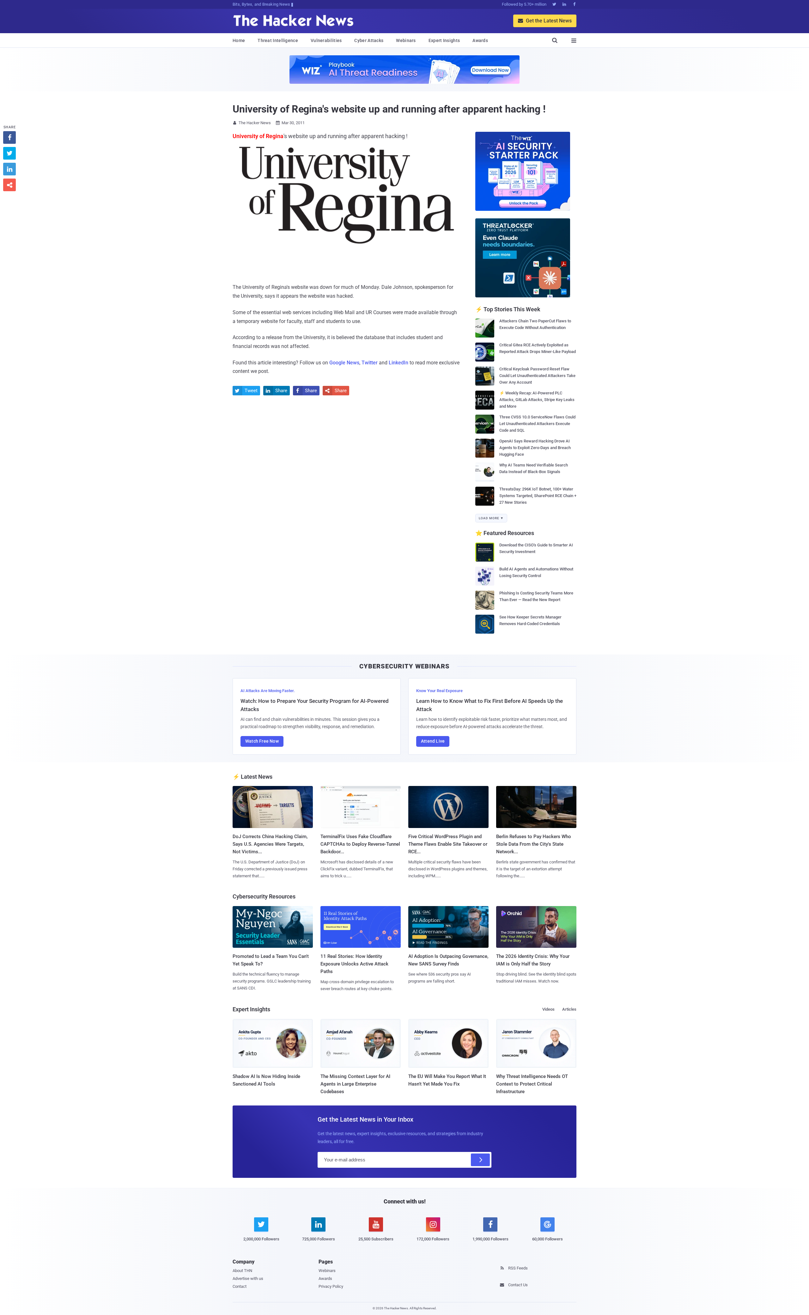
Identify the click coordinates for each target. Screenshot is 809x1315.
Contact (239, 1286)
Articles (569, 1009)
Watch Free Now (262, 741)
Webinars (406, 40)
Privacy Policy (331, 1286)
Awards (480, 40)
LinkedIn (398, 363)
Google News (344, 363)
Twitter (370, 363)
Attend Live (433, 741)
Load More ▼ (491, 518)
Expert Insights (444, 40)
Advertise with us (248, 1278)
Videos (548, 1009)
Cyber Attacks (368, 40)
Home (239, 40)
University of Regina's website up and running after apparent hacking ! (389, 109)
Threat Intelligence (278, 40)
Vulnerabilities (326, 40)
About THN (242, 1270)
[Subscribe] (480, 1160)
